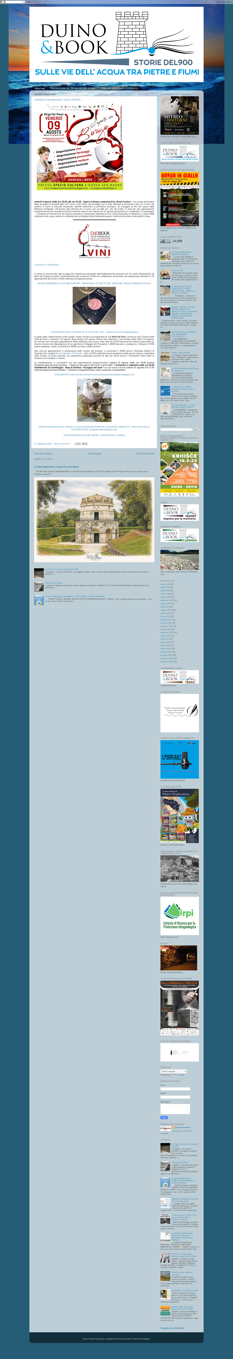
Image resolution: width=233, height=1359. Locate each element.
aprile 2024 (165, 645)
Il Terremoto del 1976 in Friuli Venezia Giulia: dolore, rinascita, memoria (184, 1217)
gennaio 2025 (166, 623)
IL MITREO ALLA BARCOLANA (185, 1291)
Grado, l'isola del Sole (181, 353)
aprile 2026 (165, 591)
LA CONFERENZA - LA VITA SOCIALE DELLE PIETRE (183, 406)
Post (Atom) (48, 459)
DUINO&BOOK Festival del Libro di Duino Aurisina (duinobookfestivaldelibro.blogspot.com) (94, 375)
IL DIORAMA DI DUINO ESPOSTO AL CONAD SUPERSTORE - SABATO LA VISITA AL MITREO (184, 290)
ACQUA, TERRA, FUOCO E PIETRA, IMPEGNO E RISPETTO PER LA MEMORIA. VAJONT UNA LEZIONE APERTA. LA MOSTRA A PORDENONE (185, 312)
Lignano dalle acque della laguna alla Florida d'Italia (182, 1308)
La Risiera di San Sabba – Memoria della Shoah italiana (184, 1255)
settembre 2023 (167, 662)
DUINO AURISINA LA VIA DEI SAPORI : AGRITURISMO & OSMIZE (94, 435)
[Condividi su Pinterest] (86, 443)
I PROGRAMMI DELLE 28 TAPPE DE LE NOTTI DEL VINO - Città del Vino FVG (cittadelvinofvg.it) (94, 332)
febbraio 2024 (166, 652)
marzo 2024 (165, 649)
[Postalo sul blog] (78, 443)
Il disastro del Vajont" (54, 583)
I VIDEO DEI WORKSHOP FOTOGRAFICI (119, 88)
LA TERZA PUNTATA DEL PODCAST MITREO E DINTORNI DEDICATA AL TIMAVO (182, 1236)
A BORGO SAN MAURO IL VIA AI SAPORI (57, 99)
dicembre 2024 (166, 626)
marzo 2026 (165, 594)
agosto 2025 (165, 604)
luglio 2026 (165, 587)
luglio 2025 (165, 607)
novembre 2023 (167, 658)
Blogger (146, 1339)
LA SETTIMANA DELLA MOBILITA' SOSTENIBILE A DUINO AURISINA (75, 597)
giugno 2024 (165, 642)
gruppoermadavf (183, 1127)
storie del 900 (177, 271)
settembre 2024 (167, 633)
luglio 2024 (165, 639)
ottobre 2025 (165, 597)
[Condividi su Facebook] (83, 443)
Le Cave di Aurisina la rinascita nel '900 (62, 569)
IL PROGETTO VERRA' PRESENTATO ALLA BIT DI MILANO (183, 389)
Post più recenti (43, 453)
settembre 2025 (167, 600)
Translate (180, 1075)
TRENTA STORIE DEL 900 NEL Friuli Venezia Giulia (185, 1200)
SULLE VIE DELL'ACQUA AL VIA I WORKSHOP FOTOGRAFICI (184, 334)
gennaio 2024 (166, 655)
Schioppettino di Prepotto (70, 353)
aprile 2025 (165, 613)
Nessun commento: (62, 444)
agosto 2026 (165, 584)
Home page (40, 88)
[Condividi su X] (81, 443)
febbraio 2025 (166, 620)
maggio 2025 (166, 610)
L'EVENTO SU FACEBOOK (47, 265)
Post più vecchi (145, 453)
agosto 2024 (165, 636)
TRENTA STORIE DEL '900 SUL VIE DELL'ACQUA (72, 88)
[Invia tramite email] (76, 443)
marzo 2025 (165, 616)
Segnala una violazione (172, 1328)
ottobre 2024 (165, 629)
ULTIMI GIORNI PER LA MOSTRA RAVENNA (56, 467)
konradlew (127, 1339)
